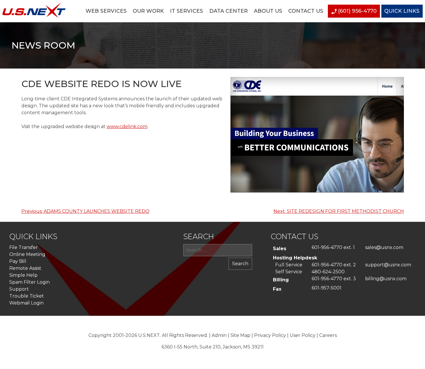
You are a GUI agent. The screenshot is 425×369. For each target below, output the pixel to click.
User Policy (302, 335)
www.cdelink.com (127, 126)
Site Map (240, 335)
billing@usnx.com (385, 278)
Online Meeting (27, 254)
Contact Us (305, 11)
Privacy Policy (270, 335)
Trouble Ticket (26, 296)
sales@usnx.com (384, 247)
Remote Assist (25, 268)
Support (19, 289)
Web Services (106, 11)
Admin (219, 335)
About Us (268, 11)
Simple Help (23, 275)
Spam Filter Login (29, 282)
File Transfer (23, 247)
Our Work (148, 11)
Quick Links (402, 11)
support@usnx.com (388, 264)
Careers (328, 335)
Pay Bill (17, 261)
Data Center (228, 11)
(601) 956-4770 (357, 11)
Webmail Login (26, 303)
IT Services (186, 11)
